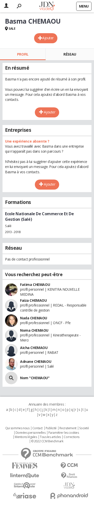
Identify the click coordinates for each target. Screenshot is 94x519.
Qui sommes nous (17, 428)
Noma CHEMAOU (34, 330)
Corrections (71, 437)
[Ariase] (25, 495)
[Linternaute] (25, 475)
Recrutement (67, 428)
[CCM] (69, 465)
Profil (22, 54)
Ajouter (48, 37)
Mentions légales (26, 437)
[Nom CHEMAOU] (11, 378)
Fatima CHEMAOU (35, 284)
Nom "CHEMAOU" (35, 377)
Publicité (51, 428)
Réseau (69, 54)
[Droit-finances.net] (69, 475)
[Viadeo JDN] (69, 486)
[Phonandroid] (69, 496)
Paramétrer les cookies (63, 433)
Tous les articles (50, 437)
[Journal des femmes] (25, 465)
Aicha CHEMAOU (34, 347)
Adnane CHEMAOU (35, 361)
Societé (84, 428)
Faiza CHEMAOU (33, 300)
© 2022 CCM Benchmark (47, 441)
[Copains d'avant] (25, 485)
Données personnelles (31, 433)
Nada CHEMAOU (33, 318)
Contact (37, 428)
